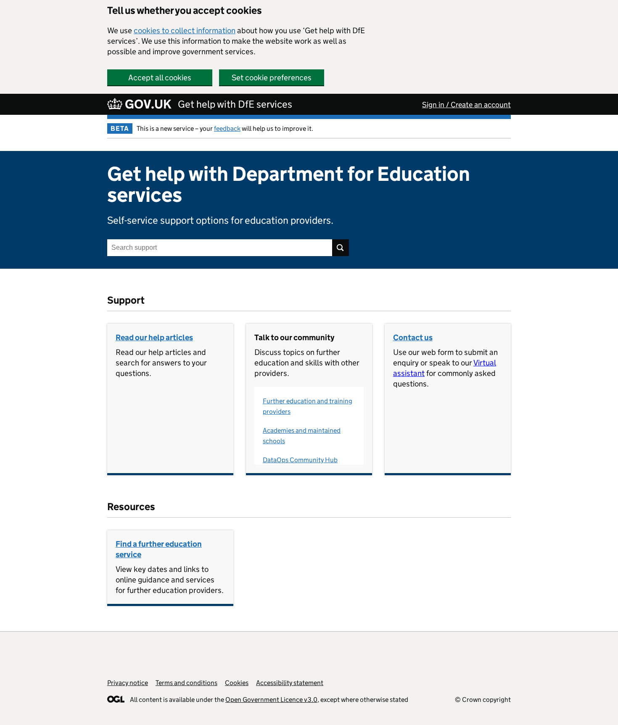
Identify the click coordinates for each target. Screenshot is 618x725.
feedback (227, 128)
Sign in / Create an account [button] (466, 104)
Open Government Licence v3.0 (271, 700)
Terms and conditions (186, 683)
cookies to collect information (184, 30)
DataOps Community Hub (300, 460)
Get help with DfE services (235, 104)
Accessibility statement (289, 683)
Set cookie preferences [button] (272, 77)
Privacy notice (127, 683)
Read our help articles (154, 337)
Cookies (236, 683)
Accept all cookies (159, 77)
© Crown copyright (483, 700)
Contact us (413, 337)
